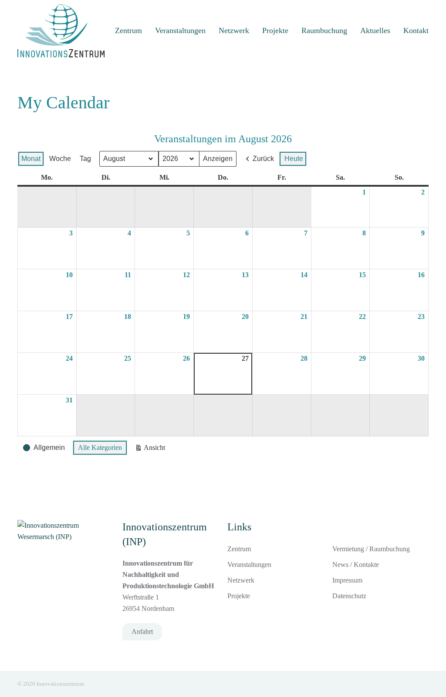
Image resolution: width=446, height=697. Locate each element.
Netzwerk (234, 30)
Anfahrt (142, 631)
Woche (60, 158)
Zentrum (128, 30)
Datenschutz (349, 596)
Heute (293, 158)
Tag (85, 158)
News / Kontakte (355, 564)
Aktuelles (375, 30)
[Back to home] (61, 30)
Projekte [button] (275, 30)
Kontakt (416, 30)
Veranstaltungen (180, 30)
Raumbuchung (324, 30)
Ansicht (150, 450)
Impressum (347, 580)
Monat (31, 158)
